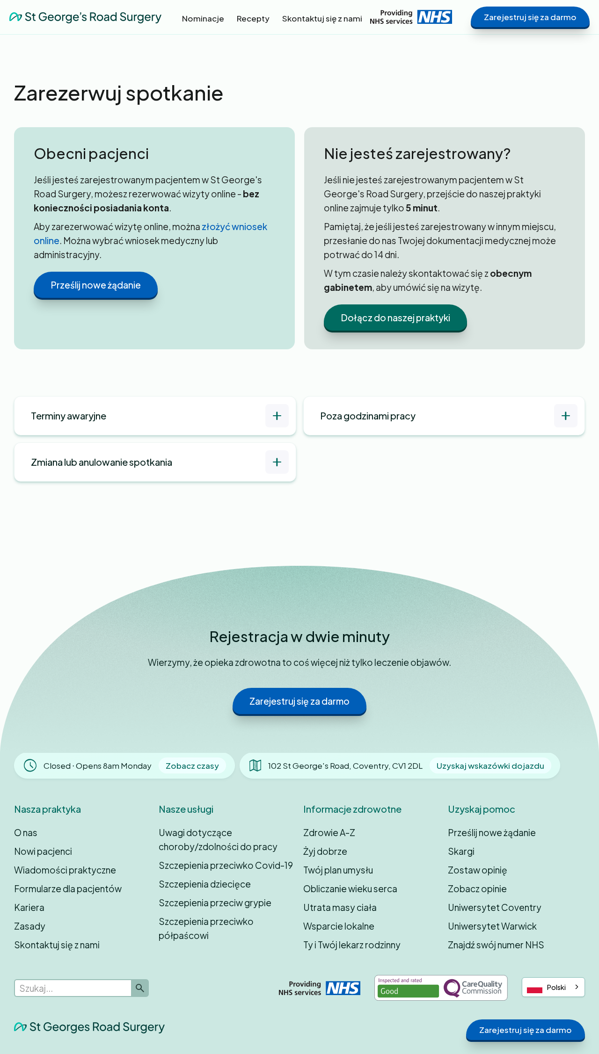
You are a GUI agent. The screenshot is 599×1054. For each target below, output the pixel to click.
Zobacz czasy (192, 765)
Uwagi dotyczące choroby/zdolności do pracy (218, 839)
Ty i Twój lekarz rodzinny (352, 944)
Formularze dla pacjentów (68, 888)
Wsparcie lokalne (338, 925)
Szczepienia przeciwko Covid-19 (226, 865)
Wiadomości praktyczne (65, 869)
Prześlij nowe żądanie (96, 284)
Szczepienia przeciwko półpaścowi (206, 928)
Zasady (29, 925)
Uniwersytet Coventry (494, 907)
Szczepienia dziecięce (205, 883)
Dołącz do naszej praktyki (395, 317)
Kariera (29, 907)
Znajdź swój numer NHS (496, 944)
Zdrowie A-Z (329, 832)
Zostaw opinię (477, 869)
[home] (85, 16)
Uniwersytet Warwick (492, 925)
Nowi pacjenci (43, 851)
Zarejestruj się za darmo (530, 17)
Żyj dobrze (325, 851)
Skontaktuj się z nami (57, 944)
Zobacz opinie (477, 888)
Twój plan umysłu (338, 869)
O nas (25, 832)
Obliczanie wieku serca (350, 888)
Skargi (461, 851)
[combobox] (553, 987)
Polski (556, 987)
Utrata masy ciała (340, 907)
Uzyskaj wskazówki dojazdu (490, 765)
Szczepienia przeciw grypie (215, 902)
